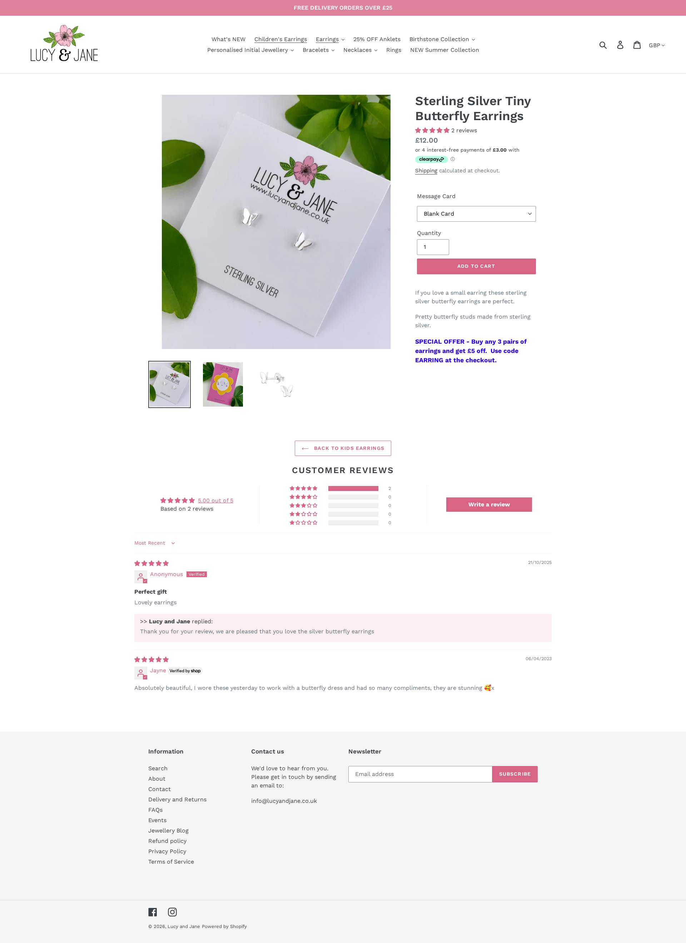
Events (157, 820)
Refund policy (167, 841)
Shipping (426, 170)
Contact (159, 789)
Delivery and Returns (177, 799)
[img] (151, 563)
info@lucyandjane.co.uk (284, 800)
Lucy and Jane (184, 926)
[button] (433, 130)
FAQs (155, 809)
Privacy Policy (167, 851)
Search (158, 768)
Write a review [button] (489, 504)
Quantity (429, 233)
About (156, 778)
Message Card (436, 196)
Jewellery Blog (168, 830)
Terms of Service (171, 861)
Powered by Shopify (224, 926)
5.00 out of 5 (215, 500)
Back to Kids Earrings (348, 448)
